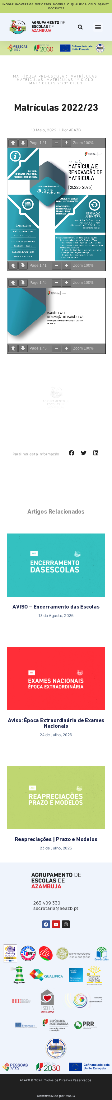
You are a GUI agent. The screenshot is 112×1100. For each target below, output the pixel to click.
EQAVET (103, 4)
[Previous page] (13, 143)
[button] (98, 27)
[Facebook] (46, 924)
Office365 (43, 4)
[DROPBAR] (79, 27)
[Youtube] (56, 924)
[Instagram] (66, 924)
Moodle (59, 4)
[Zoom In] (66, 143)
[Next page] (23, 143)
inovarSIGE (24, 4)
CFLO (92, 4)
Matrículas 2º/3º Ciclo (56, 83)
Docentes (56, 8)
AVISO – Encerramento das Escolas (56, 607)
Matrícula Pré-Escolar (40, 76)
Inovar (8, 4)
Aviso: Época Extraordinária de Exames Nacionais (56, 723)
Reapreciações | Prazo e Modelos (56, 840)
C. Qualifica (77, 4)
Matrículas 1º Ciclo (70, 80)
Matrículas (84, 76)
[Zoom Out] (56, 143)
